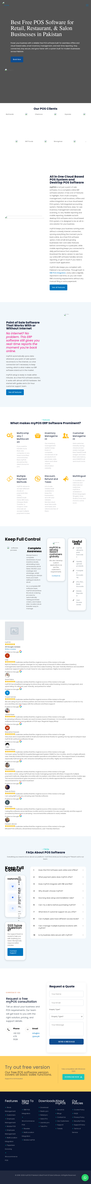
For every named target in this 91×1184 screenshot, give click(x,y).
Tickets (60, 1128)
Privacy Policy (79, 1117)
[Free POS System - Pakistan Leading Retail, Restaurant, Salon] (5, 5)
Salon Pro (44, 1119)
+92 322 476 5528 (16, 1036)
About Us (60, 1110)
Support (60, 1125)
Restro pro (44, 1111)
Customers (11, 1115)
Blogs (59, 1113)
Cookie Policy (79, 1110)
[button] (58, 870)
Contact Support (13, 952)
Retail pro (44, 1115)
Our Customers (63, 1121)
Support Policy (79, 1125)
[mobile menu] (87, 5)
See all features (58, 287)
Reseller (27, 1128)
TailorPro (43, 1126)
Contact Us (56, 576)
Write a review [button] (10, 649)
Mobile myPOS (29, 1140)
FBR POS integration (58, 273)
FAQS (76, 1113)
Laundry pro (45, 1122)
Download (44, 1107)
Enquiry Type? (54, 1009)
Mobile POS (11, 1126)
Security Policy (79, 1121)
